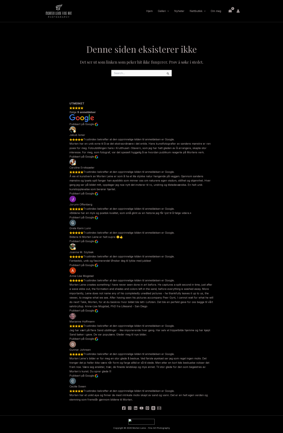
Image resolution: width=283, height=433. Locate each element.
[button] (167, 11)
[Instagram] (130, 408)
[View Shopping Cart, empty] (230, 11)
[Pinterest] (147, 408)
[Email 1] (159, 408)
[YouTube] (141, 408)
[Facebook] (124, 408)
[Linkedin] (136, 408)
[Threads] (153, 408)
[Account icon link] (238, 11)
